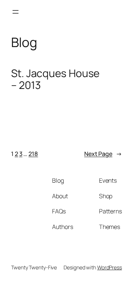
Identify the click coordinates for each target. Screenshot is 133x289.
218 (33, 154)
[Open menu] (15, 11)
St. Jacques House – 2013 (55, 79)
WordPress (109, 267)
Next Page (103, 154)
